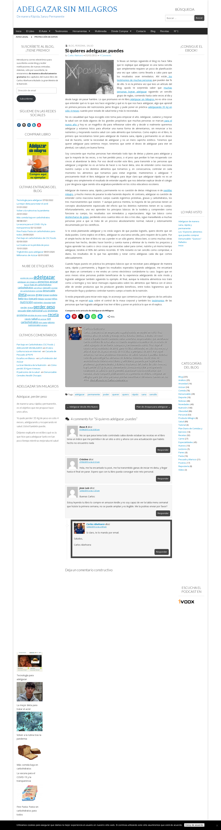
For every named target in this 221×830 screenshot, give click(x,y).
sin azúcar (42, 319)
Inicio (18, 31)
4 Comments (105, 55)
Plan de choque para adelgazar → (153, 406)
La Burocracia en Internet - (29, 351)
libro (26, 298)
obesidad (47, 302)
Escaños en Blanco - (26, 358)
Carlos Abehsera (75, 55)
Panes (181, 452)
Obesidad (183, 411)
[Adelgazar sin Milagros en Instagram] (24, 124)
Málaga (41, 299)
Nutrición (182, 407)
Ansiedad (183, 383)
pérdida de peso (34, 315)
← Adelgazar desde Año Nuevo (82, 406)
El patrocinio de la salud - (29, 372)
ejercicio (31, 294)
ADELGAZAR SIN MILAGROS (67, 9)
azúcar (54, 281)
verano (44, 325)
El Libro (30, 31)
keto (21, 298)
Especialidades (185, 442)
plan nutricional (35, 310)
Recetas (164, 31)
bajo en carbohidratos (40, 284)
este (91, 300)
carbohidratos (25, 287)
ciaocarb (47, 287)
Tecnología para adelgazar (29, 200)
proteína (22, 315)
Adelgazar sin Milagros (142, 99)
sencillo (153, 394)
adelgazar (79, 394)
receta (53, 314)
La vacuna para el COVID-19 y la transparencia (26, 777)
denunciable (49, 290)
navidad (47, 299)
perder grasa (27, 307)
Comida (182, 390)
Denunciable (184, 394)
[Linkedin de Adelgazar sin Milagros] (29, 124)
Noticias (182, 401)
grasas (46, 295)
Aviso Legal (22, 37)
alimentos (43, 281)
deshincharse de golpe (77, 217)
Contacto (141, 31)
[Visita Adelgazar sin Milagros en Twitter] (34, 124)
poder (106, 394)
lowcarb (33, 298)
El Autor (43, 31)
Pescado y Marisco (187, 459)
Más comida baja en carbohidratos (33, 217)
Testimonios (61, 31)
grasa (39, 295)
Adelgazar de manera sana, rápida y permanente (188, 225)
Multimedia (100, 31)
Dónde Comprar (119, 31)
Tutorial (182, 425)
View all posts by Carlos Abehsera (109, 379)
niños (54, 298)
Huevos (182, 445)
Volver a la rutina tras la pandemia (33, 210)
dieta (22, 294)
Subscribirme (26, 98)
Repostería (183, 466)
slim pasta (43, 322)
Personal (80, 45)
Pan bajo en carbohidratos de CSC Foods (36, 238)
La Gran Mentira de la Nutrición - (32, 365)
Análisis (182, 380)
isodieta (53, 294)
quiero (125, 394)
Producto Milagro (186, 418)
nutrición (26, 302)
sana (144, 394)
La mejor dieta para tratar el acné (32, 203)
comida (39, 291)
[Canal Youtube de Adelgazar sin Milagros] (39, 124)
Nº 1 (176, 31)
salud (34, 319)
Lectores (182, 449)
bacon (27, 284)
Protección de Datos (46, 37)
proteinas (53, 310)
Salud (90, 45)
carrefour (38, 288)
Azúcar (181, 387)
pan (54, 302)
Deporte (182, 397)
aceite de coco (26, 278)
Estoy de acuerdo (194, 825)
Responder (163, 449)
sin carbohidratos (36, 320)
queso (44, 315)
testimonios (158, 300)
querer (115, 394)
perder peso (44, 306)
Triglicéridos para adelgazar (30, 252)
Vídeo (181, 469)
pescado (22, 310)
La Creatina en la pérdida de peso (33, 245)
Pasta (181, 456)
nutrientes (38, 302)
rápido (135, 394)
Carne (181, 438)
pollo (45, 311)
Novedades (184, 404)
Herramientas (80, 31)
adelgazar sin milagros (27, 282)
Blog (153, 31)
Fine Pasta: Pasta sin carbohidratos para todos (27, 810)
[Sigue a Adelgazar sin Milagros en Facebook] (19, 124)
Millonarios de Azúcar (27, 255)
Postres (182, 463)
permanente (94, 394)
